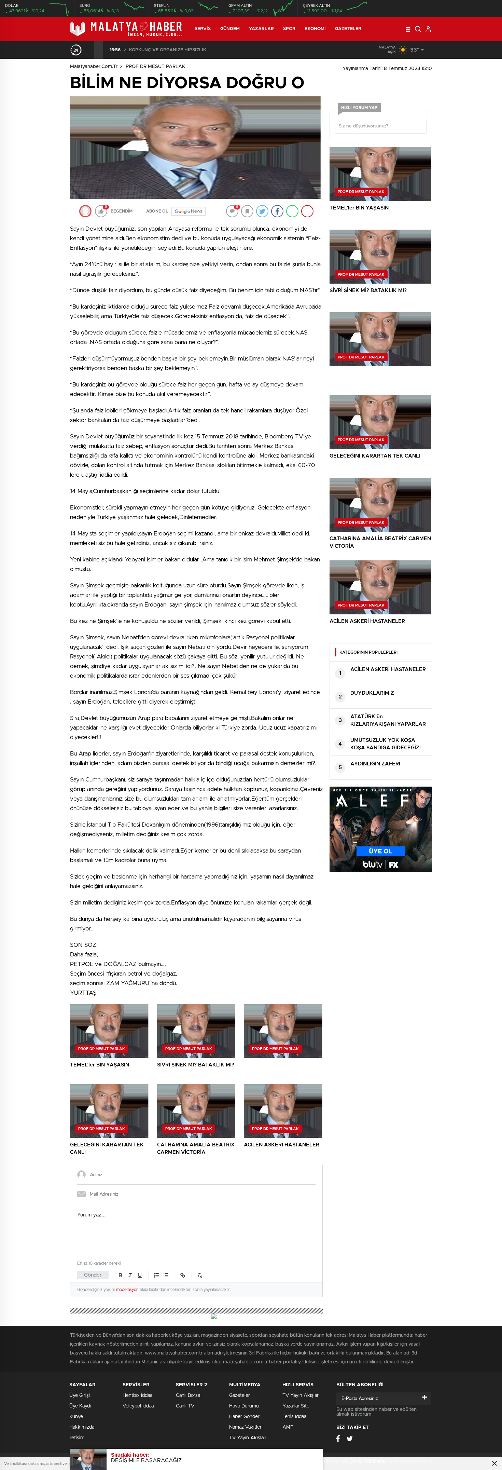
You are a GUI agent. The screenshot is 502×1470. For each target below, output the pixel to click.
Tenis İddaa (294, 1416)
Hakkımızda (81, 1427)
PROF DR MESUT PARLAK (155, 66)
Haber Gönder (244, 1416)
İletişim (76, 1437)
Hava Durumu (244, 1406)
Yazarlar (261, 29)
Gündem (230, 29)
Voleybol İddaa (138, 1406)
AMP (287, 1427)
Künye (76, 1416)
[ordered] (156, 1275)
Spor (289, 29)
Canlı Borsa (188, 1395)
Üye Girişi (79, 1395)
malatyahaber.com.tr (93, 66)
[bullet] (166, 1275)
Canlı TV (185, 1406)
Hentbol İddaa (137, 1395)
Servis (203, 29)
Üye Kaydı (80, 1406)
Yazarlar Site (295, 1406)
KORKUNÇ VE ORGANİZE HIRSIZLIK (167, 50)
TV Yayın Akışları (247, 1437)
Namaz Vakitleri (246, 1427)
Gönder (93, 1275)
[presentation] (89, 50)
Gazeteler (348, 29)
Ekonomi (315, 29)
